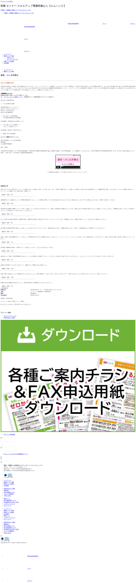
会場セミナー (10, 58)
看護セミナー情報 (9, 56)
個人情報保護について (10, 500)
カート (104, 23)
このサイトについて (9, 504)
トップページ (7, 54)
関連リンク (7, 498)
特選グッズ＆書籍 (9, 61)
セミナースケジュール (10, 316)
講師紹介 (6, 490)
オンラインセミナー (12, 59)
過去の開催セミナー (9, 492)
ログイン (132, 23)
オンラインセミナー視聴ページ (12, 97)
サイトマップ (7, 505)
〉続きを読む (4, 288)
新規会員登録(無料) (73, 23)
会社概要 (6, 63)
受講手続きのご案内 (9, 317)
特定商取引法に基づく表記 (11, 502)
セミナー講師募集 (9, 494)
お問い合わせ (7, 495)
